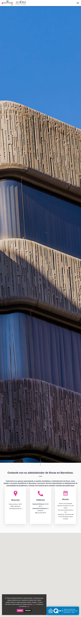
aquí (33, 604)
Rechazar (28, 610)
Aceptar (20, 610)
